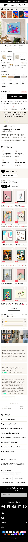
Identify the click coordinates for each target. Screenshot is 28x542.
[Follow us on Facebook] (14, 506)
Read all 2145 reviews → (8, 398)
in (22, 62)
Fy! (15, 538)
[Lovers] (9, 14)
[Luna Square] (21, 14)
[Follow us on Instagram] (3, 506)
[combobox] (13, 5)
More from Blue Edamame (9, 175)
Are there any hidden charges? (10, 433)
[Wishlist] (23, 5)
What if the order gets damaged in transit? (13, 438)
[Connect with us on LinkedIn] (19, 506)
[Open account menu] (19, 5)
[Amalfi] (15, 14)
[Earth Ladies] (3, 14)
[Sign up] (24, 494)
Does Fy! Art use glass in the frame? (11, 428)
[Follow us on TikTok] (8, 506)
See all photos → (23, 328)
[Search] (15, 5)
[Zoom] (23, 42)
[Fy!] (6, 5)
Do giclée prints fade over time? (10, 447)
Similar (5, 186)
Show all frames (4, 86)
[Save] (12, 190)
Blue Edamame (11, 48)
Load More (14, 308)
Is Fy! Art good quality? (8, 419)
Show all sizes (4, 71)
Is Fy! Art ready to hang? (8, 424)
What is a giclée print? (7, 451)
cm (25, 62)
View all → (24, 9)
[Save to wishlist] (3, 96)
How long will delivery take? (9, 442)
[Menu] (2, 5)
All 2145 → (24, 314)
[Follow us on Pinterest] (25, 506)
